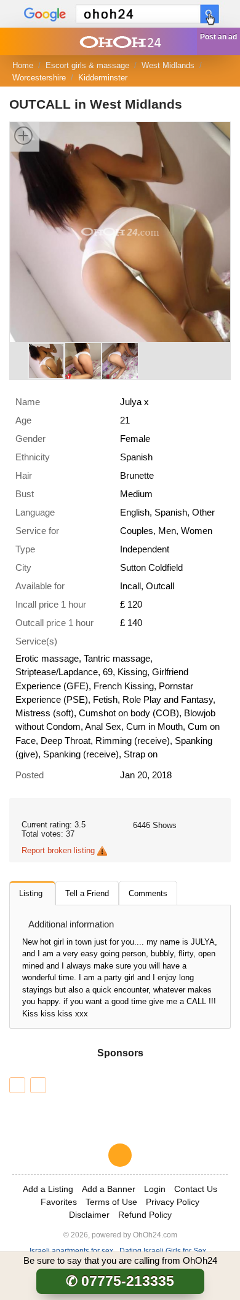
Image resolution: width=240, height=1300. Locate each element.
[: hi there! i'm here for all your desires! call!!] (17, 1085)
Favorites (59, 1202)
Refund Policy (145, 1215)
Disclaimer (89, 1215)
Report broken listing (58, 850)
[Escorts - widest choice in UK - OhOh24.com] (120, 41)
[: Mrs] (38, 1085)
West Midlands (168, 65)
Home (22, 65)
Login (155, 1189)
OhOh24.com (155, 1235)
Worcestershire (39, 77)
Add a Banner (108, 1189)
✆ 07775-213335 (120, 1281)
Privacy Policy (172, 1202)
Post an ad (218, 37)
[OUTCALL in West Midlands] (120, 231)
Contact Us (195, 1189)
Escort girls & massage (87, 65)
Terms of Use (111, 1202)
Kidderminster (102, 77)
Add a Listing (48, 1189)
